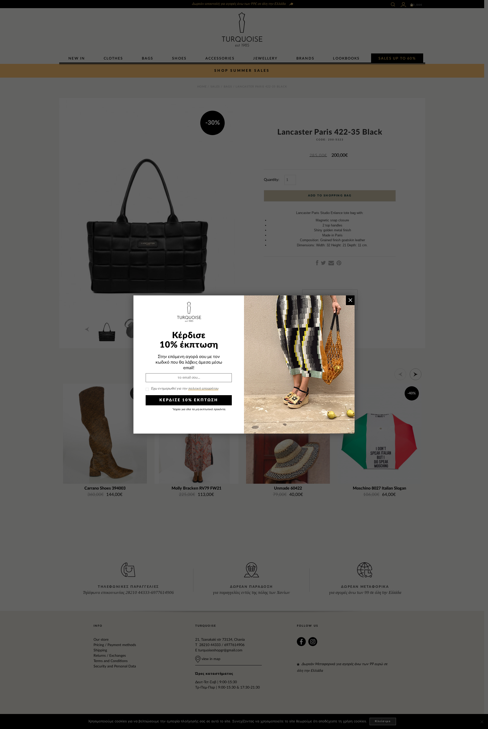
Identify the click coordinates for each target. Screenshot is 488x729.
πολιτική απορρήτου (203, 388)
